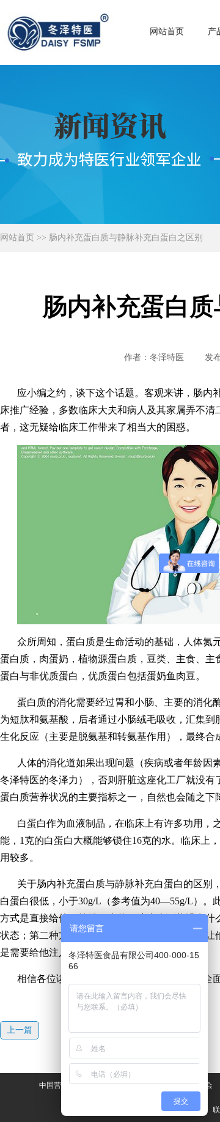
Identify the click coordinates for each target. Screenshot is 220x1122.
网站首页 (167, 31)
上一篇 (19, 1030)
